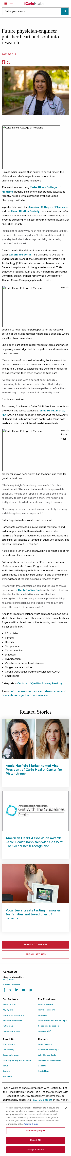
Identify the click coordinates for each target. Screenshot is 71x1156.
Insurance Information (13, 1015)
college (19, 695)
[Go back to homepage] (33, 3)
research (7, 695)
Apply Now (43, 1071)
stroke (48, 691)
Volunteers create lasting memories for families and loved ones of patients (33, 914)
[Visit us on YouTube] (23, 990)
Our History (8, 1049)
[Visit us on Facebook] (4, 990)
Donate (6, 1071)
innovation (24, 691)
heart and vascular (36, 695)
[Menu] (5, 3)
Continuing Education (48, 1026)
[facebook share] (3, 62)
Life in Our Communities (49, 1060)
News (5, 1065)
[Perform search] (65, 11)
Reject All (35, 1140)
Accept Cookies (35, 1149)
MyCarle (6, 1026)
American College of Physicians (48, 207)
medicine (37, 691)
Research (42, 1015)
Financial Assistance (12, 1020)
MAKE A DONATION (35, 944)
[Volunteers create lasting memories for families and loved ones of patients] (35, 883)
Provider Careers (46, 1009)
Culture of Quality (29, 683)
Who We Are (8, 1044)
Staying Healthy (52, 683)
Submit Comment (11, 984)
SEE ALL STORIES (36, 954)
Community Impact (11, 1055)
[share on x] (8, 62)
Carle (12, 691)
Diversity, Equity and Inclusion (16, 1060)
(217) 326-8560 (42, 1100)
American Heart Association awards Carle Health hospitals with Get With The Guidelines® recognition (35, 842)
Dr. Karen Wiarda (29, 590)
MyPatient (43, 1031)
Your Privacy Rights (35, 1130)
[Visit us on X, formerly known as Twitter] (10, 990)
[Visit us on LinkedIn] (16, 990)
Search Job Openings (48, 1049)
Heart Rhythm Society (25, 211)
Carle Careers (45, 1044)
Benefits (42, 1065)
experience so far (20, 254)
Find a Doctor (9, 1004)
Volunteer (7, 1076)
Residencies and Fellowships (52, 1020)
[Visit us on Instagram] (30, 990)
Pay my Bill (7, 1009)
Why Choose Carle (47, 1055)
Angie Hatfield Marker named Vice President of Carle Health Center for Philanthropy (34, 769)
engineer (59, 691)
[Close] (65, 1108)
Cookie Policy (31, 1124)
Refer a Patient (45, 1004)
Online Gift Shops (11, 1031)
